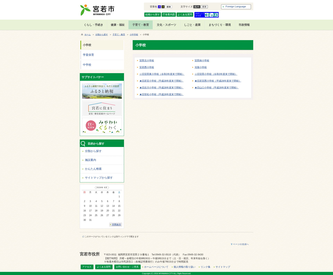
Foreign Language (236, 6)
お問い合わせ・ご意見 (127, 266)
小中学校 (134, 34)
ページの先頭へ (241, 244)
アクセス (86, 266)
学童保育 (88, 54)
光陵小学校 (201, 67)
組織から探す (152, 14)
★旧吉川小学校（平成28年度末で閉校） (161, 87)
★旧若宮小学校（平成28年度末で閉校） (161, 80)
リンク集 (205, 266)
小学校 (87, 44)
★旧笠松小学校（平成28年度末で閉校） (161, 94)
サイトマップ (223, 266)
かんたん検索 (93, 168)
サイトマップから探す (99, 177)
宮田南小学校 (202, 60)
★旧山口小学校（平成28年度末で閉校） (217, 87)
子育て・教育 (119, 34)
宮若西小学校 (146, 67)
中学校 (87, 64)
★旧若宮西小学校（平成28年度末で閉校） (218, 80)
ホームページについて (156, 266)
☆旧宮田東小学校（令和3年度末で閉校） (162, 74)
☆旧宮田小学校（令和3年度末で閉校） (216, 74)
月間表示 (116, 224)
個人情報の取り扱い (184, 266)
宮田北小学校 (146, 60)
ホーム (87, 34)
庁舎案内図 (169, 14)
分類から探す (101, 34)
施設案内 (90, 159)
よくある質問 (185, 14)
